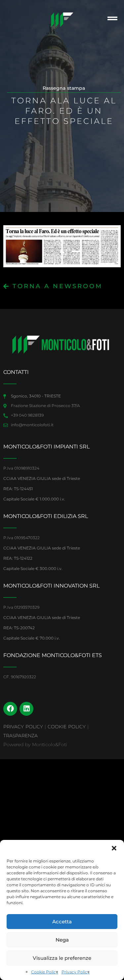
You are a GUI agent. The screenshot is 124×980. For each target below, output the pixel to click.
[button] (114, 848)
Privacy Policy (76, 971)
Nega (62, 940)
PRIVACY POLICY (23, 727)
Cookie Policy (44, 971)
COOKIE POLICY (67, 727)
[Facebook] (10, 709)
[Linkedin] (26, 709)
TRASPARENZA (20, 736)
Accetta (62, 921)
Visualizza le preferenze (62, 958)
